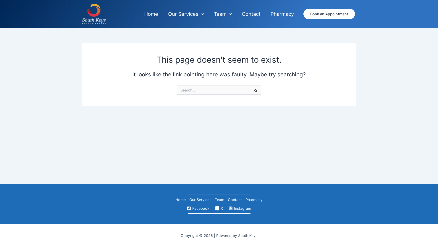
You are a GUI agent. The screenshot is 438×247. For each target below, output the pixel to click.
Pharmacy (254, 199)
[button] (201, 14)
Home (180, 199)
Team (219, 199)
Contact (235, 199)
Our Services (200, 199)
